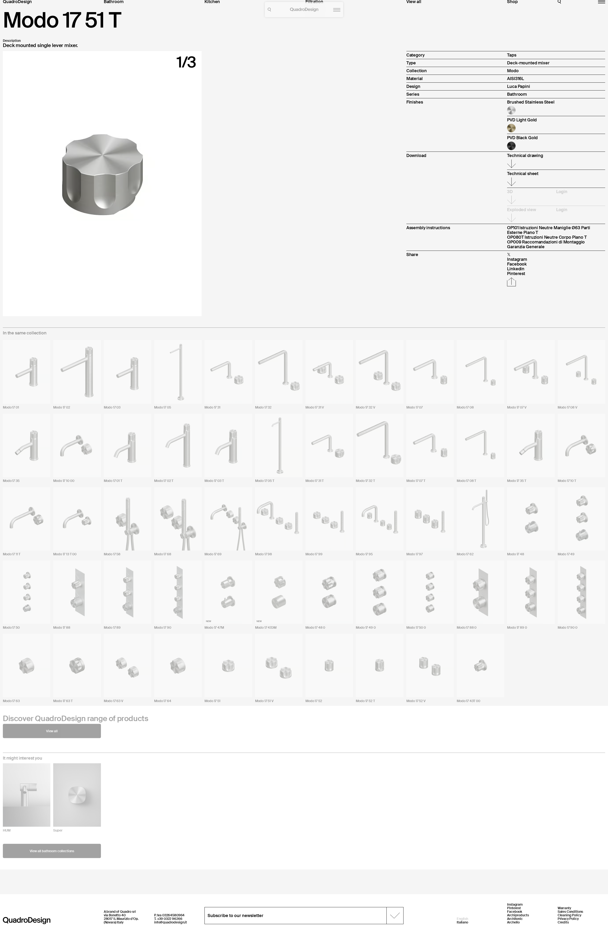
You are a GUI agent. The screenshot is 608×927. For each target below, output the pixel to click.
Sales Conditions (570, 911)
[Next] (151, 183)
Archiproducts (518, 915)
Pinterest (514, 908)
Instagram (515, 904)
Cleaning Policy (569, 915)
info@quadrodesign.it (170, 922)
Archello (513, 922)
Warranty (564, 908)
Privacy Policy (568, 919)
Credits (563, 922)
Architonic (515, 919)
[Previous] (53, 183)
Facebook (514, 911)
